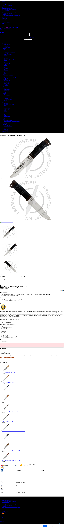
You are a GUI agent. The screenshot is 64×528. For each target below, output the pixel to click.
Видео (10, 27)
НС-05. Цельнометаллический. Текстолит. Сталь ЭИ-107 (11, 460)
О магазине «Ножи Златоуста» (7, 13)
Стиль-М (5, 55)
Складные (5, 65)
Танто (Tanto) (6, 78)
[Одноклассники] (61, 290)
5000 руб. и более (7, 47)
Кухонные (5, 60)
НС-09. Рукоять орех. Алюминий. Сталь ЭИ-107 (10, 411)
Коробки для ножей (7, 116)
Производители (4, 48)
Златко (5, 51)
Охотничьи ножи (7, 63)
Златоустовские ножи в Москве (7, 8)
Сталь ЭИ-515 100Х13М (8, 82)
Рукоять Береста (6, 83)
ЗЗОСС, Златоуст (7, 50)
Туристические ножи (7, 66)
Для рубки (5, 69)
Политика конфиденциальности (58, 525)
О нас (1, 29)
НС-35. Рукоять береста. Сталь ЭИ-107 (8, 401)
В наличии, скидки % (7, 44)
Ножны (5, 73)
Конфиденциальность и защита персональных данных (11, 15)
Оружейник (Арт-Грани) (8, 54)
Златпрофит (6, 53)
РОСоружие (6, 56)
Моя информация (5, 2)
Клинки (5, 71)
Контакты (16, 27)
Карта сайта (4, 19)
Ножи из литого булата (7, 62)
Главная (3, 1)
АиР (5, 49)
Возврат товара (4, 18)
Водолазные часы (5, 86)
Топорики (5, 111)
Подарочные (6, 70)
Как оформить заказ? (5, 10)
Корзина (3, 3)
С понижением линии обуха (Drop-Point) (10, 77)
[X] (63, 290)
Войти (3, 5)
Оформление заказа (5, 4)
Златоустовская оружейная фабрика (10, 52)
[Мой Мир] (62, 290)
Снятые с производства (8, 72)
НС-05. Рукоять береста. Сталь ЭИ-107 (8, 372)
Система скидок (4, 503)
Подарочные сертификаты (6, 21)
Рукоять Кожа (6, 84)
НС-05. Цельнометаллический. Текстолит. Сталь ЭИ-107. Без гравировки (14, 450)
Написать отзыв (6, 290)
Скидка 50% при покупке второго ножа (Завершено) (10, 12)
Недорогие (6, 61)
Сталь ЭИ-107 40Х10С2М (8, 126)
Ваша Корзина (32, 37)
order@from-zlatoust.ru (3, 521)
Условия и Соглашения (6, 16)
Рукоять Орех (6, 85)
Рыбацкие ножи (6, 64)
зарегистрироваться (9, 5)
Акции (3, 23)
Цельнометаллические (7, 67)
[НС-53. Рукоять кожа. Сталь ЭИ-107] (6, 222)
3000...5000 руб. (6, 46)
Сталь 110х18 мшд (7, 80)
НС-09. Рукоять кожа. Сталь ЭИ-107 (8, 421)
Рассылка (3, 25)
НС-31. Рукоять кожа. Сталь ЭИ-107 (8, 392)
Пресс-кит (4, 517)
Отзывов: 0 (2, 290)
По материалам (4, 79)
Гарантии (3, 7)
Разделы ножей (4, 57)
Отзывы (13, 27)
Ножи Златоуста (33, 35)
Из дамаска (6, 58)
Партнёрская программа (6, 22)
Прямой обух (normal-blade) (8, 75)
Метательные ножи (7, 106)
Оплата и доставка (5, 14)
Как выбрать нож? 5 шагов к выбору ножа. (9, 9)
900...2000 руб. (6, 90)
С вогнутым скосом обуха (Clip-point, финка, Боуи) (12, 121)
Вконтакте (3, 27)
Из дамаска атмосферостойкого (9, 59)
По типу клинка (4, 74)
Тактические (6, 68)
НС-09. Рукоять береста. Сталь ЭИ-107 (8, 382)
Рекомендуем (4, 43)
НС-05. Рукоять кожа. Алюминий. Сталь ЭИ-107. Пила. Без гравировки (13, 431)
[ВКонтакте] (60, 290)
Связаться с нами (5, 17)
